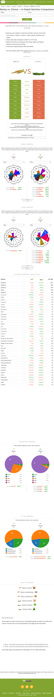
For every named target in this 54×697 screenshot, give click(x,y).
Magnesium (4, 309)
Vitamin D (28, 265)
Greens (14, 6)
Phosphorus (27, 199)
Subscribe (28, 4)
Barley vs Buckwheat (27, 592)
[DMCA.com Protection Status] (27, 681)
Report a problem (47, 693)
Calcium (3, 299)
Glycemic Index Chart (40, 1)
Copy (31, 135)
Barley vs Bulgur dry (27, 596)
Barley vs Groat (27, 588)
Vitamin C (3, 285)
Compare (26, 6)
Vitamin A (3, 287)
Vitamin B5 (3, 319)
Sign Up (34, 4)
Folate (2, 290)
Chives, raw (27, 52)
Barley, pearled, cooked (39, 50)
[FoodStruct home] (3, 2)
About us (5, 693)
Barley (20, 6)
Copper (3, 304)
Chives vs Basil (27, 609)
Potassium (3, 302)
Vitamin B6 (3, 328)
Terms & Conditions (36, 693)
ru (27, 690)
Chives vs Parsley (27, 605)
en (24, 690)
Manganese (4, 314)
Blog (23, 4)
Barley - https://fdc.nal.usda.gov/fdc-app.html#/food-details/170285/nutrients (26, 644)
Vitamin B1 (26, 267)
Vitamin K (3, 282)
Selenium (3, 292)
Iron (2, 321)
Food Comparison (28, 1)
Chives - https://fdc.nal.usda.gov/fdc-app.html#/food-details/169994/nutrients (26, 646)
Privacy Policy (26, 693)
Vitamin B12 (28, 268)
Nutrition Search (10, 1)
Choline (3, 336)
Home (2, 6)
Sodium (28, 200)
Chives (38, 6)
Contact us (11, 693)
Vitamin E (3, 333)
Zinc (2, 326)
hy (29, 690)
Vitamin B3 (3, 294)
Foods (8, 6)
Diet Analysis (19, 1)
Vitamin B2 (3, 316)
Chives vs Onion (27, 600)
